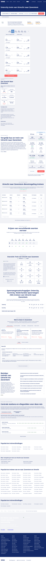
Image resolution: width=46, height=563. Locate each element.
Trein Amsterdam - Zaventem (28, 483)
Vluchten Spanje (26, 537)
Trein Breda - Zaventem (5, 489)
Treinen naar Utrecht (4, 462)
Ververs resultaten (22, 190)
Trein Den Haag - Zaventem (38, 487)
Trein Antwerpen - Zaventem (16, 487)
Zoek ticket (4, 92)
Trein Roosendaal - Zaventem (6, 491)
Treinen (7, 1)
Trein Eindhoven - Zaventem (16, 485)
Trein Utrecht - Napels (38, 481)
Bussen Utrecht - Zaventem (28, 461)
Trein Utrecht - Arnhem (5, 481)
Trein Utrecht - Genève (15, 481)
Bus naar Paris (14, 546)
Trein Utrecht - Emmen (16, 451)
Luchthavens (25, 544)
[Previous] (9, 240)
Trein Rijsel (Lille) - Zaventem (28, 487)
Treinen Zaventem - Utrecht (5, 461)
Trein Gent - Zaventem (15, 493)
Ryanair (24, 552)
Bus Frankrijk (14, 542)
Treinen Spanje (3, 542)
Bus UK (13, 537)
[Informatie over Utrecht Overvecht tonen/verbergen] (43, 432)
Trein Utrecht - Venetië (27, 477)
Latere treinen (40, 216)
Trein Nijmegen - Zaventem (16, 489)
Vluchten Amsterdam (27, 540)
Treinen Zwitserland (4, 549)
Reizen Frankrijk (37, 540)
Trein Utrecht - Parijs (26, 449)
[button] (21, 13)
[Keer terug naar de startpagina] (3, 1)
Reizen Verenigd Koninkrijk (39, 547)
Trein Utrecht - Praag (26, 479)
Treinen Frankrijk (4, 544)
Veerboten (18, 1)
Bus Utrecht (14, 547)
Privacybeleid (28, 560)
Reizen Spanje (36, 537)
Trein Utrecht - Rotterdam (16, 475)
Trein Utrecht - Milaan (38, 473)
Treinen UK (3, 547)
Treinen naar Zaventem (27, 462)
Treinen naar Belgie (4, 550)
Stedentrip (36, 549)
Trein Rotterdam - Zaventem (39, 483)
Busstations (14, 544)
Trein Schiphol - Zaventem (27, 493)
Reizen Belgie (36, 543)
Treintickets (3, 537)
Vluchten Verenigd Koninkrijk (28, 550)
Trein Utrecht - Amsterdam (5, 473)
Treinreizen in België (11, 511)
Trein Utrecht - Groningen (38, 449)
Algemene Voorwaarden (21, 560)
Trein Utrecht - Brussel (4, 446)
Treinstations (3, 553)
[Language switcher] (28, 1)
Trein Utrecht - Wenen (15, 479)
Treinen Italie (3, 546)
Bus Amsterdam (15, 550)
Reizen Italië (36, 539)
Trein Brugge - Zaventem (38, 491)
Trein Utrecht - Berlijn (26, 446)
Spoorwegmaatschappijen (5, 540)
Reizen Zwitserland (37, 546)
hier (30, 220)
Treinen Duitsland (4, 543)
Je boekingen (34, 1)
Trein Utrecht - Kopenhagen (39, 477)
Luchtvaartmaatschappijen (28, 546)
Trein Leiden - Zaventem (38, 489)
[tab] (10, 34)
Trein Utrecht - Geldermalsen (6, 451)
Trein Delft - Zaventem (38, 493)
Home (2, 511)
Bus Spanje (14, 539)
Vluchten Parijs (26, 543)
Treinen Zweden (4, 552)
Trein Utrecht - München (5, 477)
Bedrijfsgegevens (12, 560)
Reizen (35, 535)
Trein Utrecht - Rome (4, 475)
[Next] (28, 31)
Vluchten (14, 1)
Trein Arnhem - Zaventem (27, 485)
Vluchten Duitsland (26, 549)
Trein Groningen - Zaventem (5, 487)
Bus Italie (13, 543)
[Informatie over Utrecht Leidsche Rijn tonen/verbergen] (43, 428)
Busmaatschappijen (15, 552)
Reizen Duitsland (37, 542)
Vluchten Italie (25, 539)
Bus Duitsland (14, 540)
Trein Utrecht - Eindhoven (5, 479)
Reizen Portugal (37, 544)
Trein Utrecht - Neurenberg (16, 446)
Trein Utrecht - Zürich (37, 479)
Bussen (11, 1)
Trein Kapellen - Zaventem (38, 503)
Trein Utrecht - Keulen (38, 446)
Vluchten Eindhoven (26, 542)
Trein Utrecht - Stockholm (16, 477)
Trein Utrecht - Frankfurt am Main (6, 483)
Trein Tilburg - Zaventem (27, 489)
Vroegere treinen (6, 216)
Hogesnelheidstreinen (5, 539)
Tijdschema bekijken (4, 103)
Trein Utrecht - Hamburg (16, 449)
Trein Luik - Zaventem (26, 491)
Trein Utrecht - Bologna (27, 481)
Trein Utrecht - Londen (27, 473)
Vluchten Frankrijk (26, 547)
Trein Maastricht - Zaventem (39, 485)
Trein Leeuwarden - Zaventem (17, 491)
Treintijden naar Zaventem (20, 511)
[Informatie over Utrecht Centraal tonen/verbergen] (43, 423)
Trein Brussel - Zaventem (5, 485)
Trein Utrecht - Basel (15, 483)
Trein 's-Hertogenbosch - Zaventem (7, 493)
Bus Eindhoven (14, 549)
